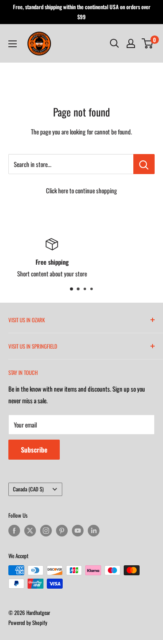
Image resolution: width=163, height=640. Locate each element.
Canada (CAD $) (28, 489)
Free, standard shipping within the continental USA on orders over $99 (81, 12)
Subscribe (34, 450)
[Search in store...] (144, 164)
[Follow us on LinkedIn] (93, 530)
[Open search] (114, 43)
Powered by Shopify (27, 622)
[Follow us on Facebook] (14, 530)
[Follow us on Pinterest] (62, 530)
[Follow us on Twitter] (30, 530)
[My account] (131, 43)
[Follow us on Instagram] (46, 530)
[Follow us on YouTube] (78, 530)
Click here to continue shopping (81, 190)
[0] (148, 43)
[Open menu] (12, 43)
